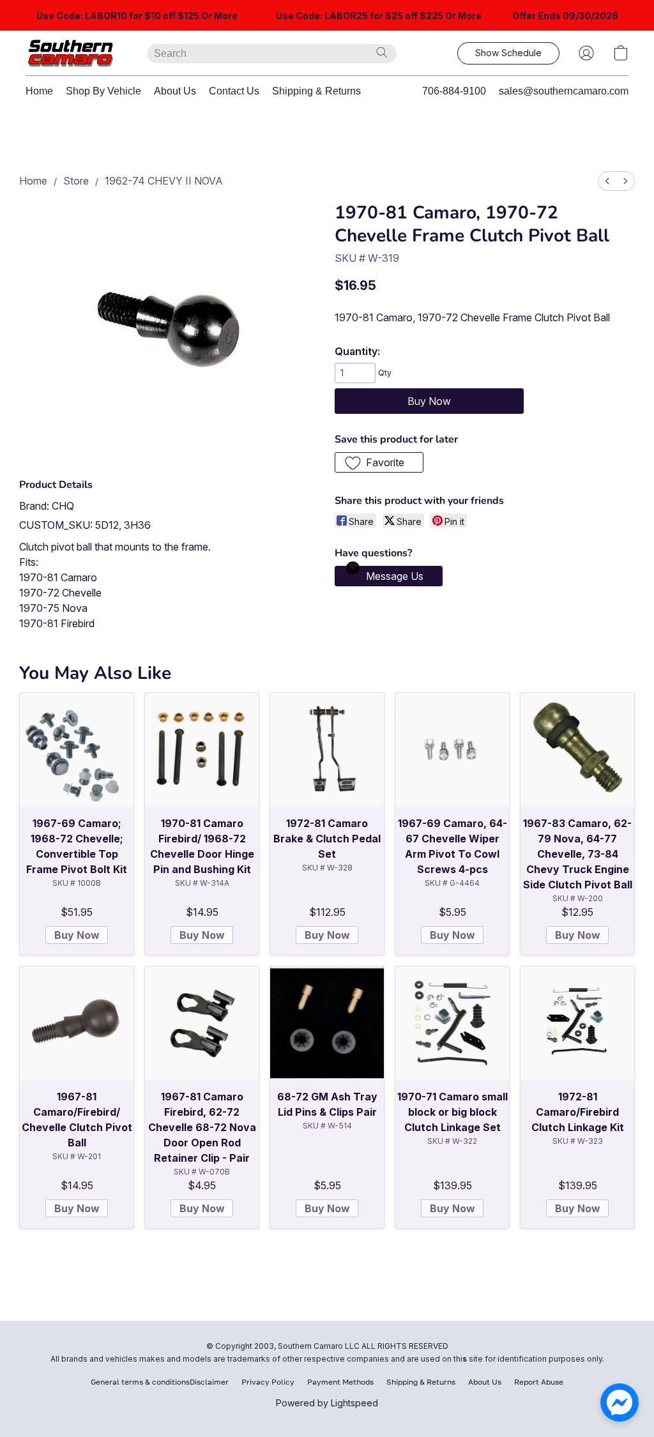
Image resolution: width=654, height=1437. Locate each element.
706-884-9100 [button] (454, 91)
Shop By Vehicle (103, 91)
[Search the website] (382, 52)
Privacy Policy (267, 1382)
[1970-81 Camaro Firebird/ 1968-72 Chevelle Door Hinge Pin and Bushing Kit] (202, 750)
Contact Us (234, 91)
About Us (175, 91)
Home (39, 91)
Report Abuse (538, 1382)
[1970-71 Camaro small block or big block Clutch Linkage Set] (452, 1023)
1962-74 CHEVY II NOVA (164, 180)
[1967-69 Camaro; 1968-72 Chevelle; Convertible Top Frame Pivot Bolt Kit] (76, 750)
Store (76, 180)
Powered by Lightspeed (327, 1402)
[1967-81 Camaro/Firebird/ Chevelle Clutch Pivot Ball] (76, 1023)
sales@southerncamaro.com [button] (563, 91)
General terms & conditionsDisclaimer (160, 1382)
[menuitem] (607, 181)
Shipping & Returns (316, 91)
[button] (73, 53)
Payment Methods (340, 1382)
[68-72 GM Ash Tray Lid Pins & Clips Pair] (327, 1023)
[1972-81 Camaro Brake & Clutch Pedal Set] (327, 750)
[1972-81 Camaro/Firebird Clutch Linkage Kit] (577, 1023)
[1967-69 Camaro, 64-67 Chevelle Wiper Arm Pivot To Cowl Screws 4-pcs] (452, 750)
